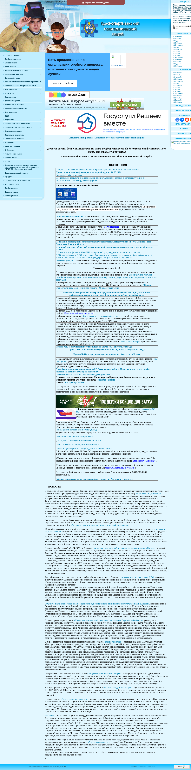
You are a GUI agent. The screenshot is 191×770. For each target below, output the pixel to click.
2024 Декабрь (177, 41)
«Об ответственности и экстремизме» (75, 436)
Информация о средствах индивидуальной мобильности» (84, 448)
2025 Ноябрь (177, 62)
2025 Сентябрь (178, 57)
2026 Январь (177, 66)
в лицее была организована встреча (104, 673)
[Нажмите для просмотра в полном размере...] (66, 199)
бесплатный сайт (144, 767)
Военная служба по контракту (70, 175)
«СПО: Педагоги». (112, 227)
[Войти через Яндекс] (187, 120)
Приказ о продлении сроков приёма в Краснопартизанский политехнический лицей (98, 169)
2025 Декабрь (177, 64)
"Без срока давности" (75, 382)
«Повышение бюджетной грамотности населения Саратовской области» (108, 620)
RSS (68, 9)
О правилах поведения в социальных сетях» (79, 440)
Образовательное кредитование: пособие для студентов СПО (85, 374)
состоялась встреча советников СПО (137, 577)
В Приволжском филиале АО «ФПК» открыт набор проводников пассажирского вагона (98, 252)
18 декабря (146, 409)
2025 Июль (176, 53)
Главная (48, 9)
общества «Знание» (106, 380)
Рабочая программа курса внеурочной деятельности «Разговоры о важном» (94, 479)
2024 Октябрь (177, 37)
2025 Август (177, 55)
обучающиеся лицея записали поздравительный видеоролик (99, 525)
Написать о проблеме (62, 83)
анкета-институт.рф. (130, 341)
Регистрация (56, 9)
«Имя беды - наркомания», (148, 493)
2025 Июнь (176, 51)
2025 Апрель (177, 49)
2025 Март (176, 47)
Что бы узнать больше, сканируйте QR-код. (77, 430)
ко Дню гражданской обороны (118, 687)
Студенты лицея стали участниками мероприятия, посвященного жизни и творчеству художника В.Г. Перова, (97, 604)
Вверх (180, 766)
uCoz (153, 767)
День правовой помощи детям (78, 313)
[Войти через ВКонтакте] (182, 120)
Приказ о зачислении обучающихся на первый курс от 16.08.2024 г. (89, 172)
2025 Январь (177, 43)
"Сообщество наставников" (70, 216)
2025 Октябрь (177, 60)
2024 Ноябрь (177, 39)
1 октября (49, 715)
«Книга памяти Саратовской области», (99, 316)
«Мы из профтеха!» (113, 642)
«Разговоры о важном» (99, 742)
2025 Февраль (178, 45)
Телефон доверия (65, 260)
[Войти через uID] (177, 120)
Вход (64, 9)
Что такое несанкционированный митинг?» (78, 444)
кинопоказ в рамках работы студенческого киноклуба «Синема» (125, 548)
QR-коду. (146, 285)
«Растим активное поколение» (75, 699)
